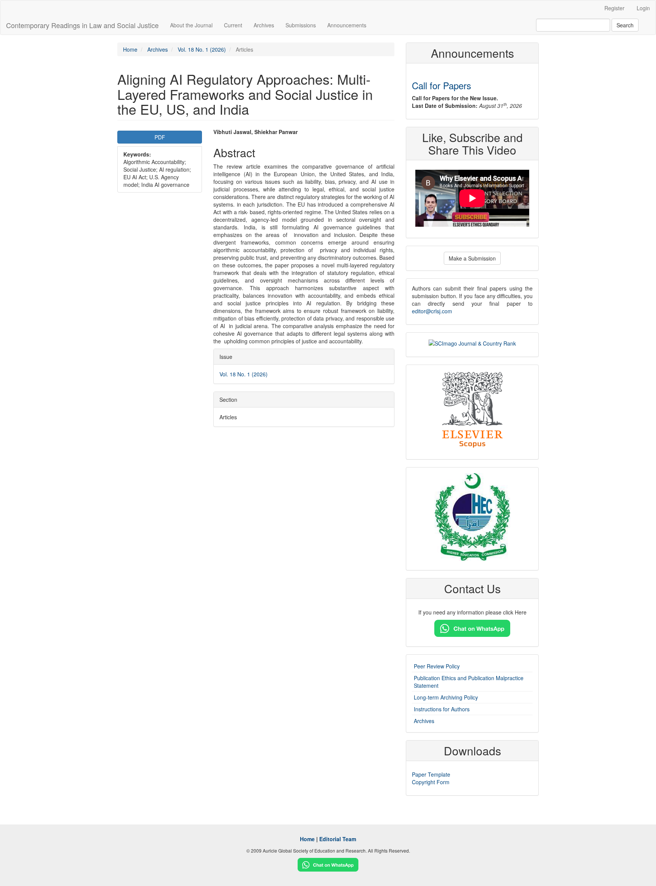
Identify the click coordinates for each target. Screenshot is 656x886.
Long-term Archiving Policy (446, 697)
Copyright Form (430, 782)
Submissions (300, 25)
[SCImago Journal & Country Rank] (472, 342)
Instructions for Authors (442, 709)
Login (643, 8)
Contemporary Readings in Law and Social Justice (82, 25)
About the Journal (191, 25)
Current (233, 25)
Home (130, 49)
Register (614, 8)
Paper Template (431, 774)
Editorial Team (337, 839)
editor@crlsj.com (432, 311)
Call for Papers (441, 85)
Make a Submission (472, 258)
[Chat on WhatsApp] (472, 627)
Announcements (346, 25)
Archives (264, 25)
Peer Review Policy (437, 666)
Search (625, 25)
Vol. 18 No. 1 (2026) (202, 49)
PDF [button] (160, 137)
